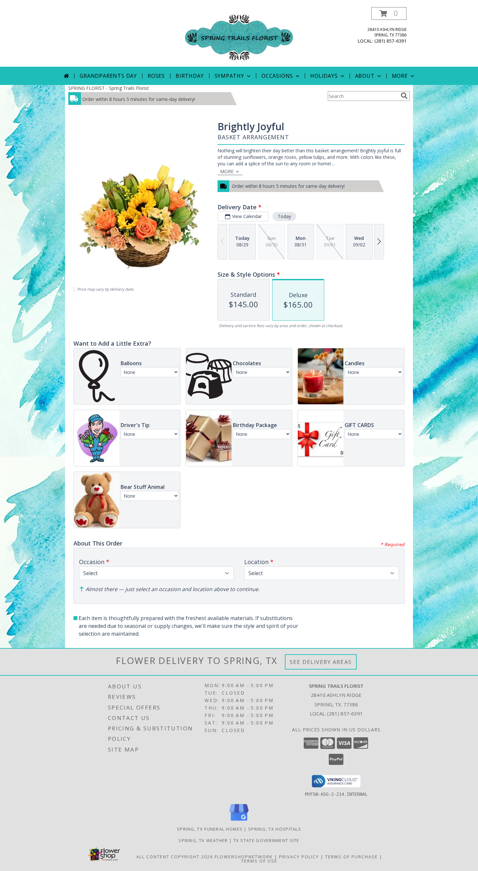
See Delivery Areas (321, 662)
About (365, 75)
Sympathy (229, 75)
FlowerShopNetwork (244, 857)
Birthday (190, 75)
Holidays (324, 75)
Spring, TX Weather (203, 840)
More (400, 75)
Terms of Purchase (351, 857)
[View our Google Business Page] (239, 821)
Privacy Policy (299, 857)
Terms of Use (259, 861)
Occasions (277, 75)
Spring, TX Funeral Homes (210, 829)
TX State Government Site (266, 840)
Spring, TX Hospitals (274, 829)
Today (284, 216)
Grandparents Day (108, 75)
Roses (156, 75)
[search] (404, 95)
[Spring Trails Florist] (239, 37)
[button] (388, 13)
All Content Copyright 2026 (174, 857)
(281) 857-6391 (390, 41)
